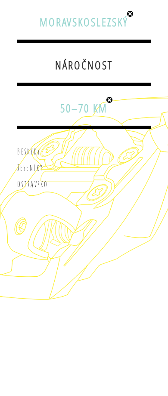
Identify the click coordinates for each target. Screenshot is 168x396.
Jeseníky (30, 168)
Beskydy (29, 151)
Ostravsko (32, 184)
